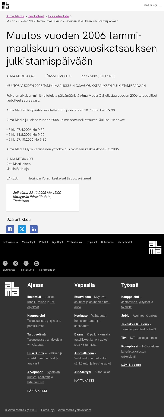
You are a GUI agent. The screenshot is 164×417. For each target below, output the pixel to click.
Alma (5, 5)
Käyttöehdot (47, 269)
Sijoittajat (57, 242)
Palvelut (43, 242)
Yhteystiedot (125, 242)
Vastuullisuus (74, 242)
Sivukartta (9, 269)
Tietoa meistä (10, 242)
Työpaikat (91, 242)
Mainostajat (28, 242)
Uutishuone (107, 242)
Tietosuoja (27, 269)
